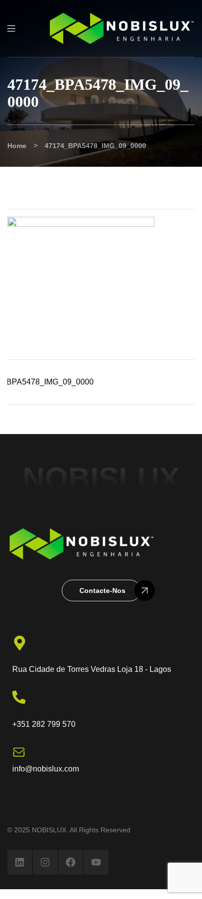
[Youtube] (96, 862)
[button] (101, 590)
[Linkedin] (19, 862)
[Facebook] (70, 862)
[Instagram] (45, 862)
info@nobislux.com (45, 769)
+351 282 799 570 (44, 724)
